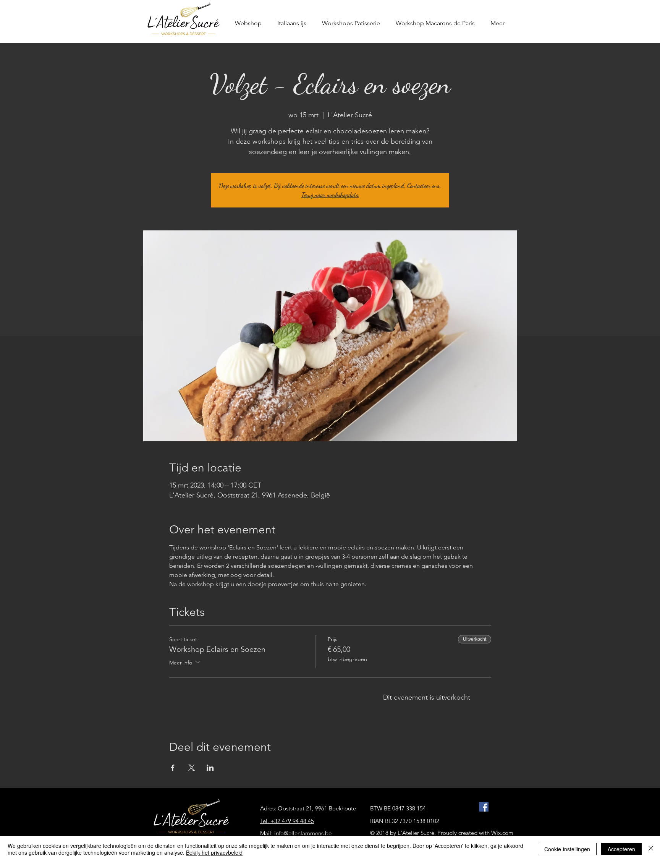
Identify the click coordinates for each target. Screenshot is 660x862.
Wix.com (502, 832)
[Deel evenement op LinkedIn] (210, 768)
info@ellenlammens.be (303, 833)
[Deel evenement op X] (191, 768)
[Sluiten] (650, 849)
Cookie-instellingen (567, 849)
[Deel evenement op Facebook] (172, 768)
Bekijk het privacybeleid (214, 852)
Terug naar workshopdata (330, 194)
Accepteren (621, 849)
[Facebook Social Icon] (484, 807)
